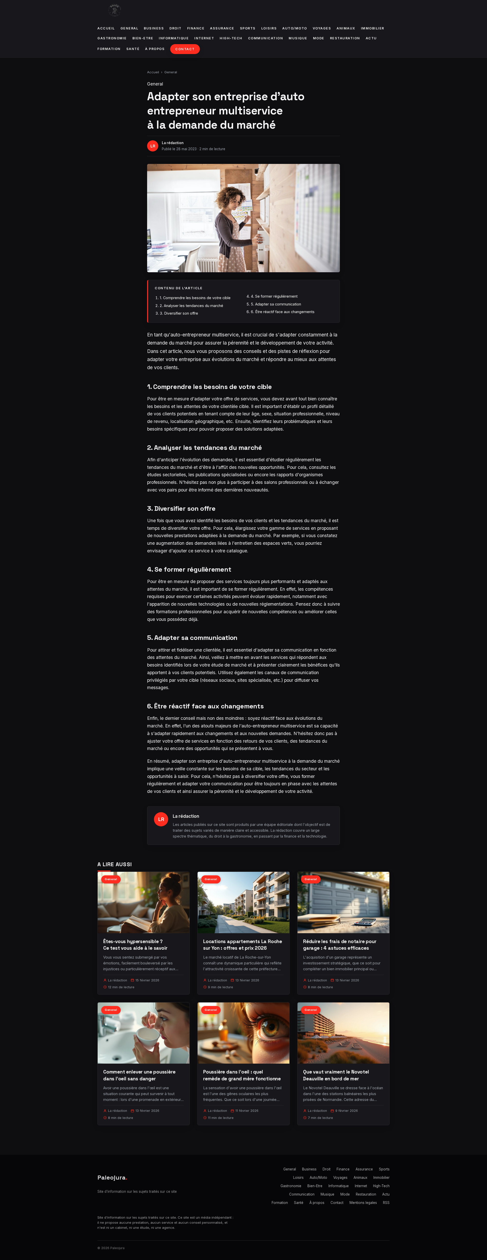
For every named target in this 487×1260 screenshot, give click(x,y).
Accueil (106, 28)
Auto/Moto (294, 28)
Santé (133, 49)
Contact (185, 49)
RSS (386, 1203)
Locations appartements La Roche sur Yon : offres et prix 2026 (242, 944)
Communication (265, 38)
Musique (298, 38)
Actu (371, 38)
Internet (204, 38)
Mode (318, 38)
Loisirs (269, 28)
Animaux (346, 28)
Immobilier (372, 28)
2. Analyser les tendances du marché (191, 305)
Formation (109, 49)
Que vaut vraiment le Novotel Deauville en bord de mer (336, 1075)
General (129, 28)
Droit (175, 28)
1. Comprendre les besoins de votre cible (195, 298)
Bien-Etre (142, 38)
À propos (155, 49)
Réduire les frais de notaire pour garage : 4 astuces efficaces (339, 944)
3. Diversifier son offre (179, 313)
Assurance (222, 28)
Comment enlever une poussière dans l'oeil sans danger (139, 1075)
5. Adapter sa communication (276, 304)
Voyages (322, 28)
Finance (196, 28)
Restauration (345, 38)
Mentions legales (363, 1203)
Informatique (174, 38)
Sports (248, 28)
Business (154, 28)
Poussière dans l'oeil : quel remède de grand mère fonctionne (242, 1075)
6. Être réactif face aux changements (283, 312)
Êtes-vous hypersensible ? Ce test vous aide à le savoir (135, 944)
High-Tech (231, 38)
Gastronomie (112, 38)
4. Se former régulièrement (274, 296)
